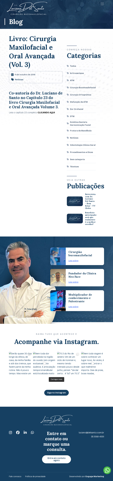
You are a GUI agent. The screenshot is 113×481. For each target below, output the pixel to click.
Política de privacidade (35, 476)
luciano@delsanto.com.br (91, 432)
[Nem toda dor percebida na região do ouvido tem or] (44, 363)
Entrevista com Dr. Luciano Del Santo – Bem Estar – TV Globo (90, 201)
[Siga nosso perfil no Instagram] (10, 432)
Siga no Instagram (56, 392)
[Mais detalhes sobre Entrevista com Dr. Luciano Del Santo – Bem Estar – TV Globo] (75, 201)
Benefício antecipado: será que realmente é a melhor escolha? (91, 218)
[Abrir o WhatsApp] (107, 470)
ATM (72, 80)
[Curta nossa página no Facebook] (18, 432)
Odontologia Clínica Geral (82, 145)
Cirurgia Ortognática (80, 95)
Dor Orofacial (76, 109)
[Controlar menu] (102, 4)
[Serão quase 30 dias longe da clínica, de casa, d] (20, 363)
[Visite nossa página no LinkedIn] (25, 432)
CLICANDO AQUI (46, 112)
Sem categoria (77, 159)
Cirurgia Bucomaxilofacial (83, 87)
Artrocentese (77, 73)
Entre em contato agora (57, 459)
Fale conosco (15, 476)
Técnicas (74, 166)
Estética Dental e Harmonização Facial (80, 123)
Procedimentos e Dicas (81, 152)
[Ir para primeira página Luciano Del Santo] (27, 8)
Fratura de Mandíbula (81, 131)
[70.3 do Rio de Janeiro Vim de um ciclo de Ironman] (68, 363)
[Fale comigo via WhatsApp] (32, 432)
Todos (73, 66)
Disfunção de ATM (79, 102)
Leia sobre (73, 260)
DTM (72, 116)
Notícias (19, 79)
